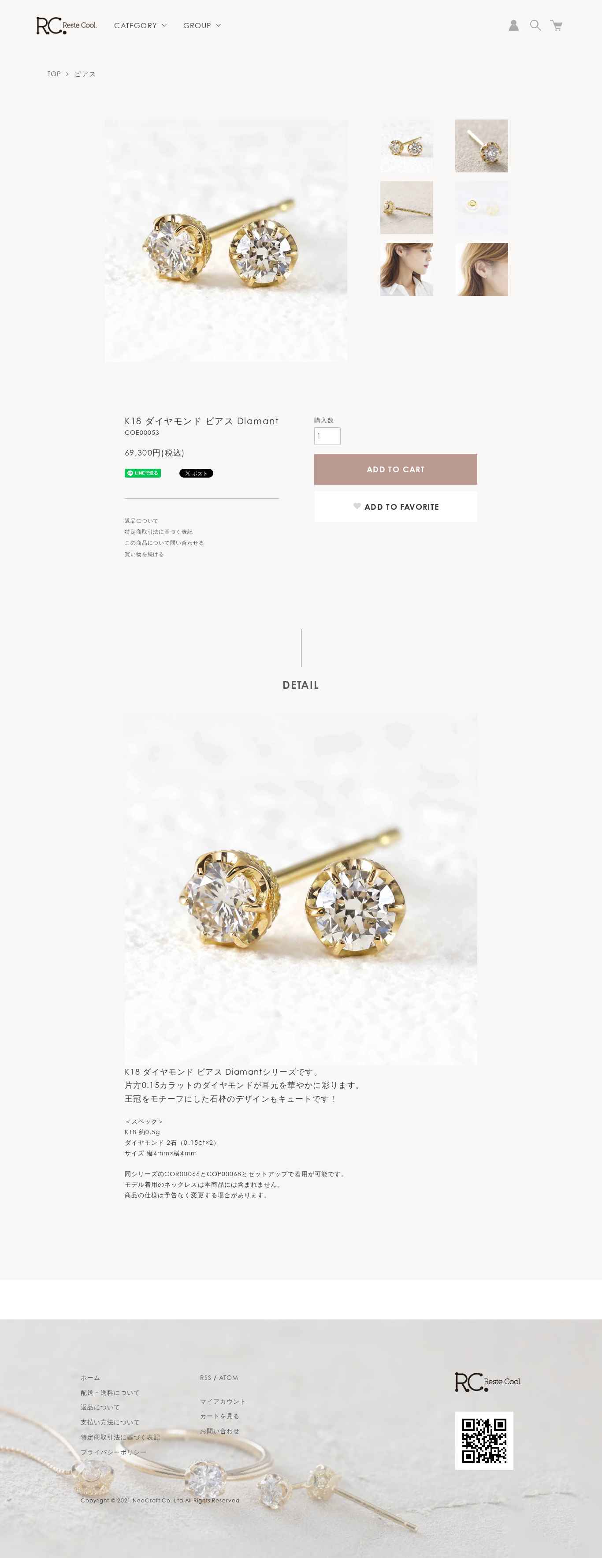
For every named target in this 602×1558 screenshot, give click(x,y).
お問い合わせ (220, 1431)
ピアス (85, 74)
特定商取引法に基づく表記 (159, 531)
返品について (142, 520)
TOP (54, 74)
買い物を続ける (144, 554)
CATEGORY (135, 25)
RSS (206, 1377)
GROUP (197, 25)
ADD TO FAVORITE (400, 507)
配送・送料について (110, 1392)
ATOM (228, 1377)
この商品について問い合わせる (164, 542)
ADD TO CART (396, 469)
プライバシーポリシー (114, 1452)
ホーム (90, 1377)
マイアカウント (223, 1401)
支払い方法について (110, 1422)
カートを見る (220, 1416)
